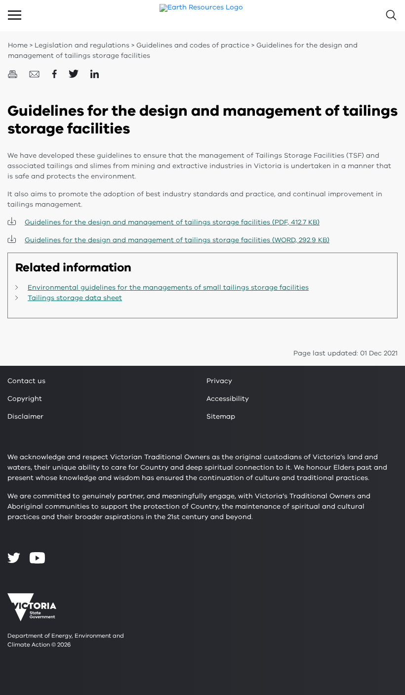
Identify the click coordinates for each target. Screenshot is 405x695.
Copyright (24, 398)
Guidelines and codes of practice (192, 45)
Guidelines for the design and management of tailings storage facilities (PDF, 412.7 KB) (172, 222)
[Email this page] (35, 73)
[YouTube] (37, 558)
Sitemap (220, 416)
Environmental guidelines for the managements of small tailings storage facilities (168, 287)
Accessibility (227, 398)
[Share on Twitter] (75, 73)
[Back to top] (371, 612)
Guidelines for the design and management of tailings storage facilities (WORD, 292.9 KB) (177, 240)
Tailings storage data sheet (75, 298)
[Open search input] (390, 15)
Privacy (219, 381)
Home (18, 45)
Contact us (26, 381)
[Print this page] (13, 73)
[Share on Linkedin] (94, 73)
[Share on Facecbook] (55, 73)
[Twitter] (13, 557)
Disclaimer (25, 416)
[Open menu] (14, 15)
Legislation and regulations (82, 45)
